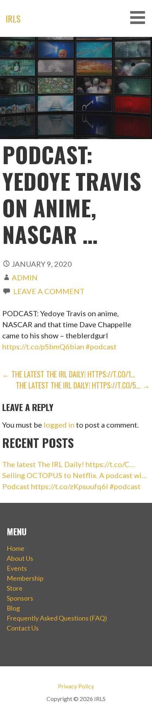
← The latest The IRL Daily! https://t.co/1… (68, 374)
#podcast (101, 346)
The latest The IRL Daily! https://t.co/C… (68, 464)
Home (15, 548)
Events (17, 568)
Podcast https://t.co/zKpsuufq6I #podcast (71, 486)
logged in (59, 424)
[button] (140, 17)
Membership (25, 578)
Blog (13, 608)
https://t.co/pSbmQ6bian (43, 346)
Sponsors (20, 598)
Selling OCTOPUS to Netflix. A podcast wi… (74, 475)
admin (25, 277)
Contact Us (23, 628)
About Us (20, 558)
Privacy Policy (76, 686)
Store (15, 588)
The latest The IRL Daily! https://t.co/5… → (83, 385)
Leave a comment (48, 291)
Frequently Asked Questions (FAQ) (57, 618)
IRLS (13, 18)
